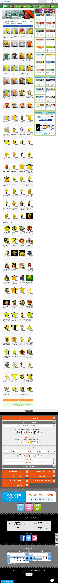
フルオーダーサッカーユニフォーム (27, 6)
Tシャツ (38, 71)
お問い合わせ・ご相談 (35, 6)
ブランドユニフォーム (28, 447)
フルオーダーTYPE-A (39, 41)
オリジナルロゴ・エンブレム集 (40, 106)
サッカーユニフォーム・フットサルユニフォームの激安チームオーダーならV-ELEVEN (29, 570)
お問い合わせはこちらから (8, 581)
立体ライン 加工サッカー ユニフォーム (30, 432)
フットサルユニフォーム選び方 (40, 90)
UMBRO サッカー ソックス (51, 452)
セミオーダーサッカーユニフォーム (17, 6)
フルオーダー (48, 32)
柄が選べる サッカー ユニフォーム (39, 432)
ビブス (48, 48)
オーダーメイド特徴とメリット (44, 6)
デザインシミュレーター (8, 6)
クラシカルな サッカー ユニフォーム (21, 432)
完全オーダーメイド (28, 437)
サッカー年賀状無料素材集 (50, 106)
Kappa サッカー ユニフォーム (21, 455)
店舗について (42, 130)
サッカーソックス (39, 56)
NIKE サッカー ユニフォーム (25, 452)
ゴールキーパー (49, 56)
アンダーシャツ (49, 63)
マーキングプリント (39, 48)
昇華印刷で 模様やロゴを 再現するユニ (25, 442)
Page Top (28, 410)
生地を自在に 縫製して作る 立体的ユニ (34, 442)
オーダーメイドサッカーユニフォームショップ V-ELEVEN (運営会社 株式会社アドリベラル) (18, 524)
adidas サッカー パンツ (16, 452)
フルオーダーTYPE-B (49, 41)
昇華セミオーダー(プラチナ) (40, 24)
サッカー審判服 (39, 63)
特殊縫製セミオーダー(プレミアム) (50, 25)
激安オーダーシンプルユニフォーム (40, 33)
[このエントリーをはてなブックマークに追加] (17, 405)
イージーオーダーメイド (28, 428)
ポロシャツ (48, 71)
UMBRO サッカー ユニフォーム (34, 452)
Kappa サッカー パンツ (29, 455)
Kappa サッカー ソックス (38, 455)
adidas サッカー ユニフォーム (8, 452)
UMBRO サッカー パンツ (42, 452)
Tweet (15, 405)
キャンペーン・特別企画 (53, 6)
